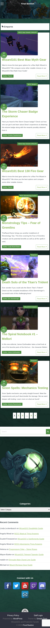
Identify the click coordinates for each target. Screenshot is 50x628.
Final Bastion (27, 4)
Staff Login (38, 615)
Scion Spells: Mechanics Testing (25, 388)
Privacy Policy (13, 615)
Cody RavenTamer (14, 247)
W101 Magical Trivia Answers (26, 534)
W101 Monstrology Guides (28, 196)
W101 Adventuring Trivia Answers (28, 544)
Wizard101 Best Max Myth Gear (24, 59)
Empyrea (34, 255)
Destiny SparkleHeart (15, 135)
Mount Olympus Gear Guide (21, 565)
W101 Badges (32, 84)
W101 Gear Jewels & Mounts (27, 32)
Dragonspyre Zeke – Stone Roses (23, 549)
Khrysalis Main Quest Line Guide (22, 560)
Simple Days (42, 619)
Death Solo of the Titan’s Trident (25, 282)
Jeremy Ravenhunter (14, 404)
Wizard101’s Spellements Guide (31, 539)
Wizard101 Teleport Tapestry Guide (29, 555)
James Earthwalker (14, 352)
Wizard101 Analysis (30, 307)
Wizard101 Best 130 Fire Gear (23, 171)
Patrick (10, 76)
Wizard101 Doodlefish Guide (31, 528)
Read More (41, 76)
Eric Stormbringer (13, 298)
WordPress (17, 619)
